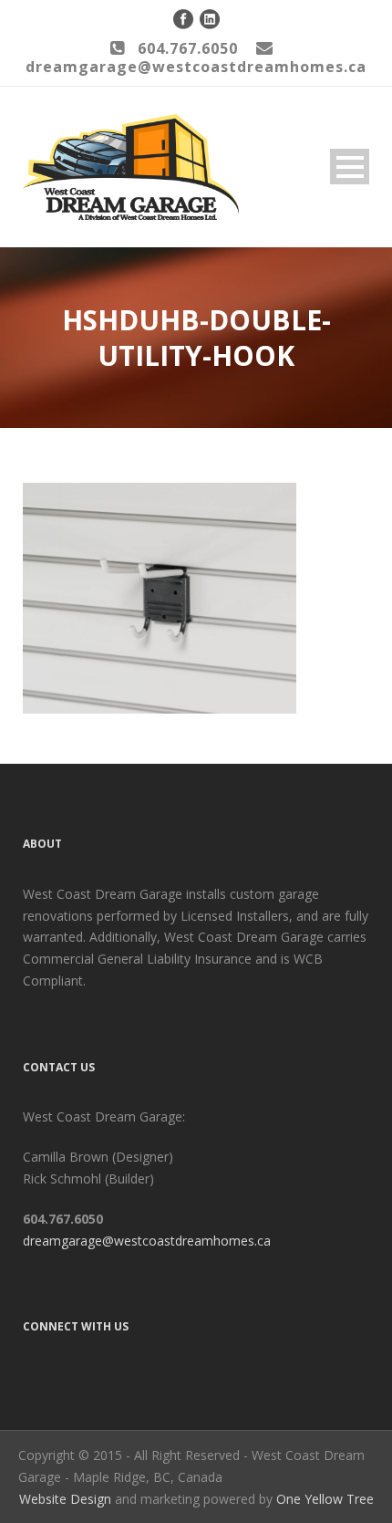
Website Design (65, 1498)
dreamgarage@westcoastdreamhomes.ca (147, 1240)
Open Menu (349, 166)
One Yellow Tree (325, 1498)
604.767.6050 (188, 48)
